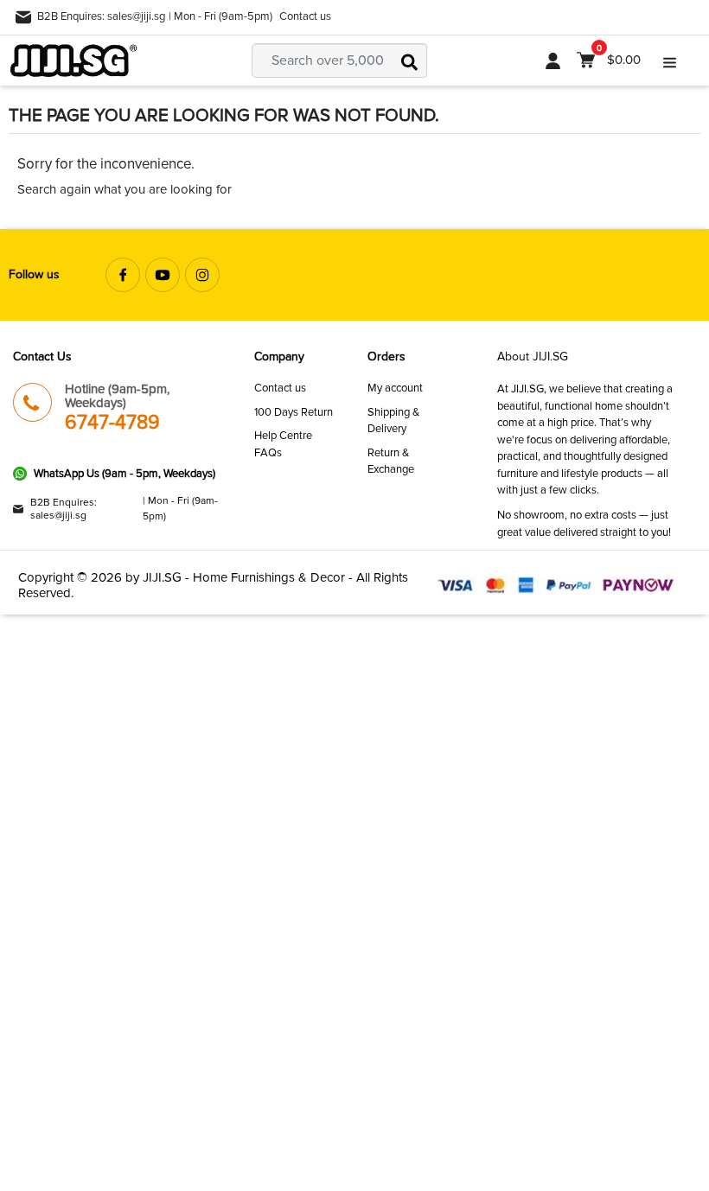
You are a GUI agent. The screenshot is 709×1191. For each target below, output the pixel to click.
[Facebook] (122, 275)
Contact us (305, 16)
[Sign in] (553, 60)
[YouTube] (162, 275)
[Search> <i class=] (410, 60)
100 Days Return (293, 412)
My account (395, 388)
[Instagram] (202, 275)
